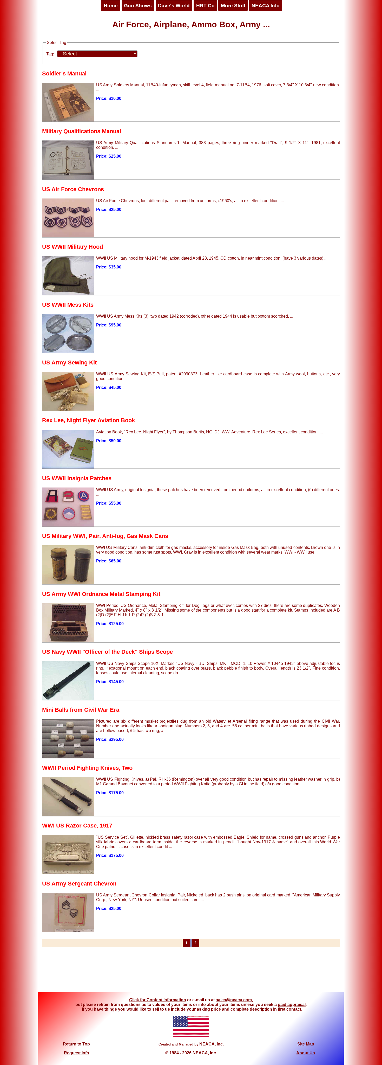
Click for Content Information (157, 1000)
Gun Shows (138, 5)
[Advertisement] (191, 972)
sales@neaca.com (234, 1000)
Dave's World (174, 5)
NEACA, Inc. (211, 1044)
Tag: (50, 54)
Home (111, 5)
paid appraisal (292, 1004)
